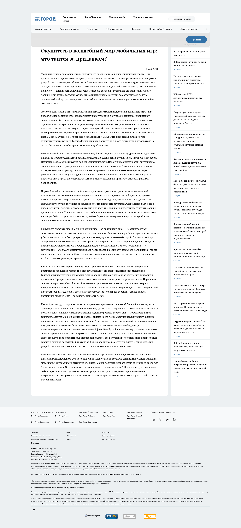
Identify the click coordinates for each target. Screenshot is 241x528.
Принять (197, 39)
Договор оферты (108, 436)
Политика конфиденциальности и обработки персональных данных (57, 488)
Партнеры (35, 443)
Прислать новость (182, 18)
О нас (69, 432)
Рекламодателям (143, 17)
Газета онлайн (117, 17)
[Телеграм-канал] (167, 419)
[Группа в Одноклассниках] (160, 419)
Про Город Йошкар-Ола (88, 412)
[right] (206, 29)
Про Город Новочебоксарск (42, 412)
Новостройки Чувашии (160, 29)
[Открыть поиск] (202, 19)
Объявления (71, 436)
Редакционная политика (40, 436)
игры (58, 74)
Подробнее (105, 483)
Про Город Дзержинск (40, 422)
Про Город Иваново (134, 412)
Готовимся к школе (69, 29)
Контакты (105, 432)
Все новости (70, 17)
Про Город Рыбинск (86, 416)
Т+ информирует (115, 29)
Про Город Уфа (109, 416)
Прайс (69, 439)
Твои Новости (60, 412)
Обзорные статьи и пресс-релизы (44, 439)
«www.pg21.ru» (50, 449)
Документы (92, 29)
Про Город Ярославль (39, 416)
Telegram (34, 432)
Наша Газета (108, 412)
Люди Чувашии (93, 17)
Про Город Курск (61, 416)
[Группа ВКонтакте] (153, 419)
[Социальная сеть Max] (174, 419)
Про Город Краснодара (88, 422)
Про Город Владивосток (64, 422)
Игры (66, 20)
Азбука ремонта (43, 29)
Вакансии (136, 29)
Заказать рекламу (189, 29)
